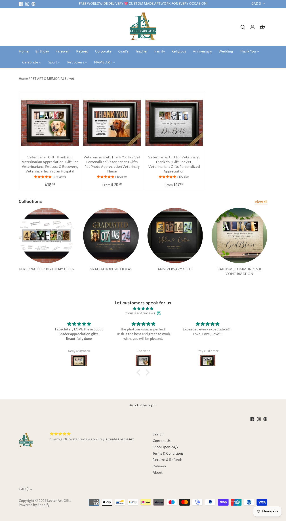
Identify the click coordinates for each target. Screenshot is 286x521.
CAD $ (256, 4)
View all (261, 202)
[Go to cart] (262, 27)
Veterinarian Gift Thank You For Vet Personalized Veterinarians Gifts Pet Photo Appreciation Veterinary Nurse (112, 164)
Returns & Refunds (167, 460)
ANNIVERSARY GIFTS (175, 269)
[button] (140, 372)
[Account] (252, 27)
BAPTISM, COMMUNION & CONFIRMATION (239, 271)
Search (158, 434)
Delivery (159, 466)
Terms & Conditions (168, 453)
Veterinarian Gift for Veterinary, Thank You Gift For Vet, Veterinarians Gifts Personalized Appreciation (174, 164)
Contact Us (161, 441)
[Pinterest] (33, 4)
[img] (143, 308)
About (158, 472)
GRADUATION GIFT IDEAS (111, 269)
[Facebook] (21, 4)
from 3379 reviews (140, 313)
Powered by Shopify (34, 505)
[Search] (243, 27)
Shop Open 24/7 (166, 447)
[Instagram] (27, 4)
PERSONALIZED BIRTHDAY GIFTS (46, 269)
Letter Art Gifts (59, 501)
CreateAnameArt (120, 439)
